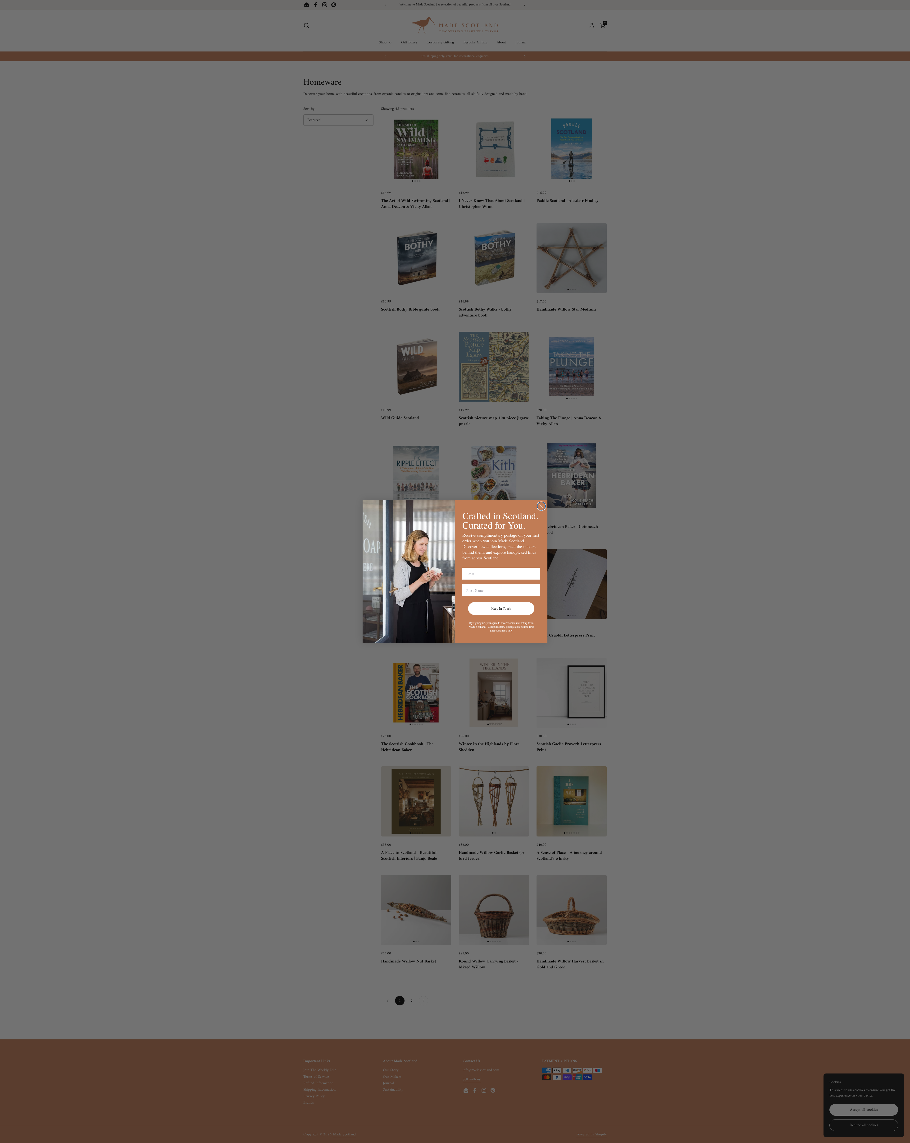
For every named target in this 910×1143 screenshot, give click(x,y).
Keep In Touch (501, 608)
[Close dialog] (541, 506)
